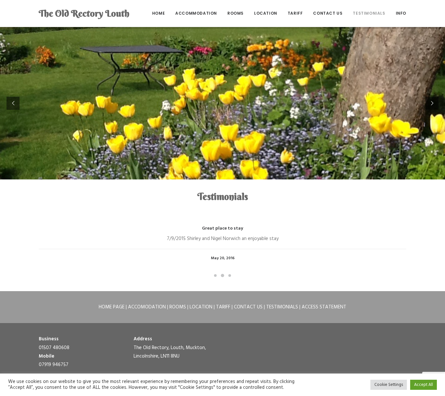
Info (401, 13)
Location (265, 13)
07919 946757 (53, 365)
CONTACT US (248, 307)
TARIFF (223, 307)
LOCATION (201, 307)
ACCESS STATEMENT (324, 307)
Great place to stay (222, 228)
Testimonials (369, 13)
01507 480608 (54, 348)
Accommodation (196, 13)
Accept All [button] (423, 384)
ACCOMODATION (147, 307)
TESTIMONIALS (282, 307)
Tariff (295, 13)
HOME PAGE (111, 307)
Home (158, 13)
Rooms (235, 13)
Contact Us (327, 13)
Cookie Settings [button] (388, 384)
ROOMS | (179, 307)
